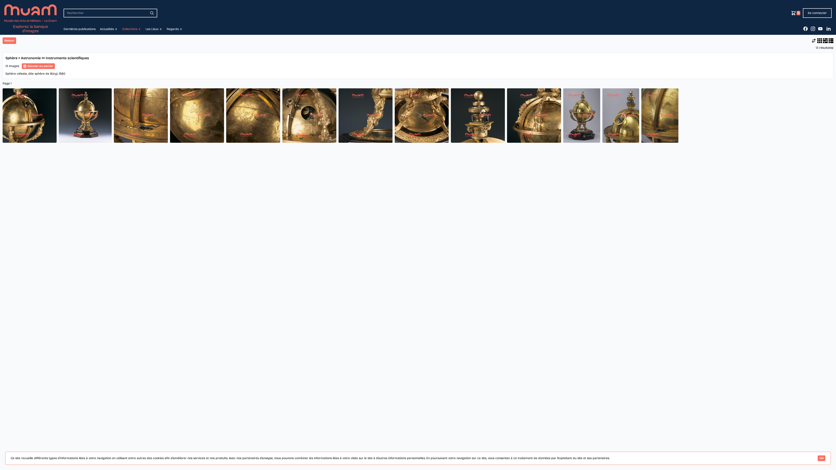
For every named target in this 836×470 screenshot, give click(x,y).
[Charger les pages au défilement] (813, 40)
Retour (9, 40)
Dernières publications (80, 29)
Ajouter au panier (40, 66)
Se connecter (817, 13)
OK (821, 458)
